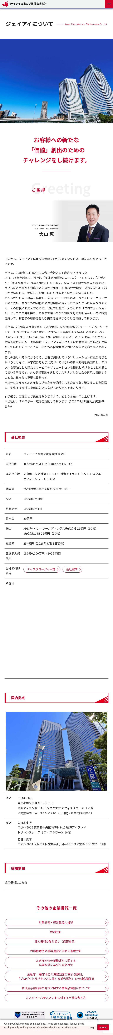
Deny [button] (91, 1027)
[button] (4, 1031)
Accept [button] (103, 1027)
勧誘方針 (56, 932)
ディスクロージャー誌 (41, 569)
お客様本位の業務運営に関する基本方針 (56, 951)
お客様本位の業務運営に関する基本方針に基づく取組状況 (56, 962)
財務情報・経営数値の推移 (56, 922)
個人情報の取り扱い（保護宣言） (56, 941)
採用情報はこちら (16, 882)
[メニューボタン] (109, 4)
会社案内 (72, 569)
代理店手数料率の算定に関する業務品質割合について (56, 988)
